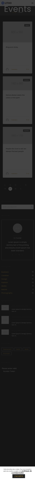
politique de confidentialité (21, 472)
